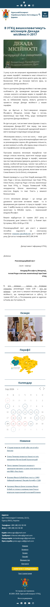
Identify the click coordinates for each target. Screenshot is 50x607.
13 (25, 412)
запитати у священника (25, 569)
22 (37, 418)
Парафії (25, 556)
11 (13, 412)
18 (13, 418)
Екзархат (25, 549)
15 (37, 412)
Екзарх (25, 553)
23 (42, 418)
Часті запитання (25, 573)
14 (31, 412)
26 (19, 424)
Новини (25, 546)
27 (7, 400)
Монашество (25, 560)
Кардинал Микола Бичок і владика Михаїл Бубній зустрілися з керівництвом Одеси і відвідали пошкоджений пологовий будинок (24, 489)
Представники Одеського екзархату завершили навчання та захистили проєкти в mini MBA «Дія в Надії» (24, 468)
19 (19, 418)
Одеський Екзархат (24, 14)
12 (19, 412)
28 (31, 424)
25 (13, 424)
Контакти (25, 564)
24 (7, 423)
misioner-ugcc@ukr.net (21, 233)
